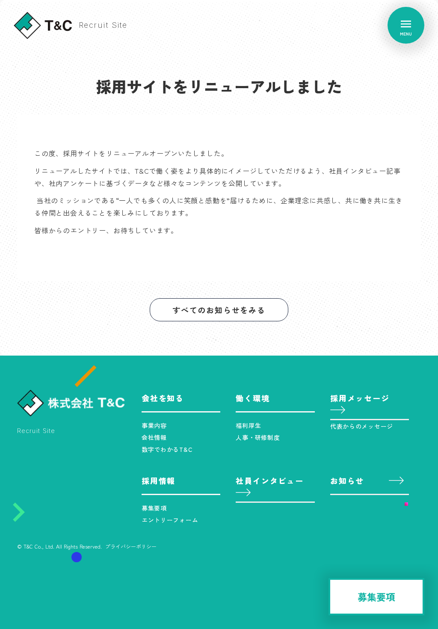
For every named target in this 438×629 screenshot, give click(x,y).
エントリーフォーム (170, 520)
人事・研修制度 (258, 437)
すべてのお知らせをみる (219, 309)
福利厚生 (248, 425)
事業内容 (154, 425)
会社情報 (154, 437)
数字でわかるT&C (167, 449)
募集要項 (154, 508)
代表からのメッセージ (361, 426)
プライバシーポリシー (131, 546)
